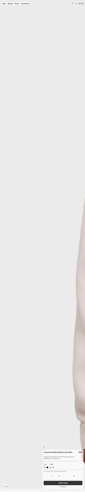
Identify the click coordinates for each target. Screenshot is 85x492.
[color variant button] (44, 467)
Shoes (17, 4)
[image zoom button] (40, 487)
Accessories (25, 4)
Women (10, 4)
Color (45, 464)
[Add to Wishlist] (44, 447)
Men (4, 4)
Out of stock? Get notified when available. (55, 471)
